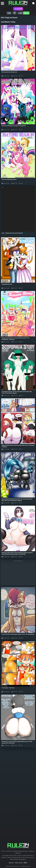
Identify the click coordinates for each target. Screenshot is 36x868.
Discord (11, 862)
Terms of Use (18, 862)
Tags (9, 13)
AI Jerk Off (18, 9)
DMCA (25, 862)
